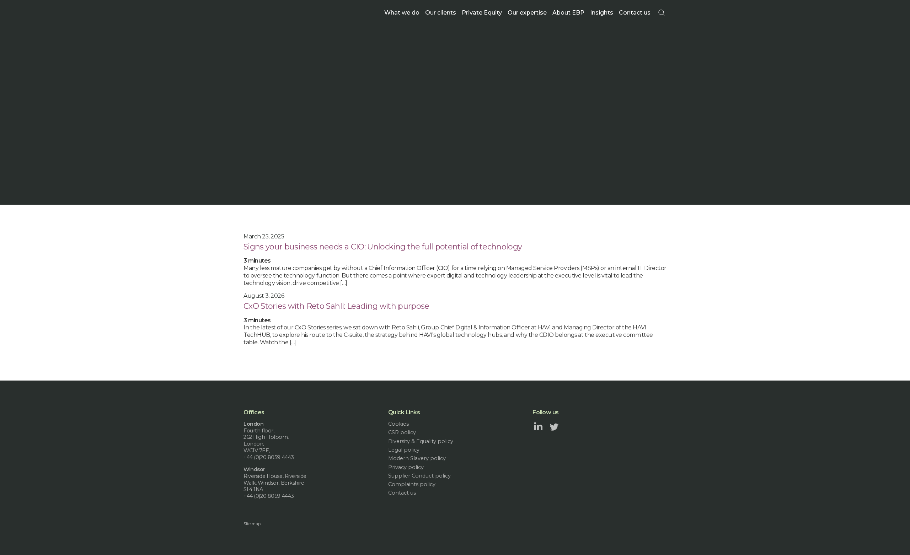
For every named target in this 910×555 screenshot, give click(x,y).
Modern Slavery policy (417, 458)
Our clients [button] (440, 12)
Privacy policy (406, 467)
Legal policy (403, 450)
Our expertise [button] (527, 12)
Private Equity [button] (482, 12)
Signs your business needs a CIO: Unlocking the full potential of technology (382, 247)
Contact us (635, 12)
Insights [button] (601, 12)
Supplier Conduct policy (419, 476)
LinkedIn (538, 426)
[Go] (661, 13)
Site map (252, 523)
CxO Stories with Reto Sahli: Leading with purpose (336, 306)
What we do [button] (401, 12)
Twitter (554, 426)
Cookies (398, 424)
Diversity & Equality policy (420, 441)
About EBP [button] (568, 12)
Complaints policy (411, 484)
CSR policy (402, 432)
